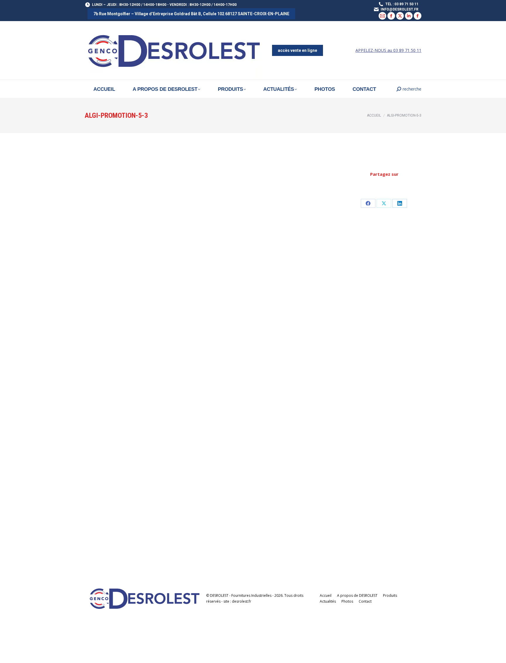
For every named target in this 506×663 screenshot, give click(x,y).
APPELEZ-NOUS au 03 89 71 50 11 (388, 50)
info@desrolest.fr (399, 9)
